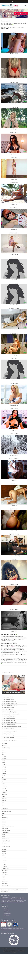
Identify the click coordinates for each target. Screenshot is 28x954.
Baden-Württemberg (6, 811)
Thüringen (4, 843)
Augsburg (4, 788)
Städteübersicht (7, 915)
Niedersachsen (5, 828)
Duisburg (4, 773)
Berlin (3, 815)
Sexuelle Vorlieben (7, 913)
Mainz (3, 754)
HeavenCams (3, 889)
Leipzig (3, 760)
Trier (3, 802)
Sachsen (3, 836)
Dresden (3, 762)
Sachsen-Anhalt (5, 838)
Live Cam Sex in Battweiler (7, 733)
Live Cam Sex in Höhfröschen (8, 720)
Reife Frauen (4, 883)
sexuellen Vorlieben (5, 650)
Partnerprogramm (7, 950)
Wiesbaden (4, 756)
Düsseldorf (4, 743)
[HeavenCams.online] (10, 6)
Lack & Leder (6, 868)
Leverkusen (4, 785)
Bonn (3, 777)
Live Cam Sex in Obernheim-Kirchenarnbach (11, 726)
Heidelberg (4, 764)
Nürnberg (4, 766)
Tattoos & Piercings (6, 885)
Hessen (3, 824)
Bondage (5, 860)
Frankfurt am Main (6, 748)
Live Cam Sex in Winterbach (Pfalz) (9, 722)
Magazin (14, 1)
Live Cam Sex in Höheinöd (7, 709)
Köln (3, 750)
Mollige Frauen (5, 881)
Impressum (14, 952)
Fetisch (3, 855)
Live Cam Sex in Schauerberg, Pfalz (9, 703)
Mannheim (4, 745)
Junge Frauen (4, 872)
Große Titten (4, 870)
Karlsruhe (4, 800)
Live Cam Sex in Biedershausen (8, 716)
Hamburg (4, 821)
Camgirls (12, 646)
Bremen (3, 819)
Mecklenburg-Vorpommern (8, 826)
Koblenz (3, 783)
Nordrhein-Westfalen (6, 830)
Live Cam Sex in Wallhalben (8, 699)
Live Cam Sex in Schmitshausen (9, 701)
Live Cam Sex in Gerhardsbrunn (8, 724)
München (4, 752)
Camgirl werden (7, 910)
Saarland (4, 834)
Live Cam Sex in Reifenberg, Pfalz (9, 712)
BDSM (4, 858)
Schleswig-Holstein (6, 840)
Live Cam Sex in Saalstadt (7, 697)
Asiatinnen (4, 849)
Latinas (3, 877)
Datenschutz (22, 950)
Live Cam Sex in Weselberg (8, 728)
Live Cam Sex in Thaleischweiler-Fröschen (11, 714)
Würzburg (4, 771)
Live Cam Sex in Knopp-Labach (8, 718)
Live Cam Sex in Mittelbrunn (8, 737)
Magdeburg (4, 794)
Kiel (2, 781)
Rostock (3, 796)
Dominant (5, 864)
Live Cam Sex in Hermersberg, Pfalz (9, 730)
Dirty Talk (4, 853)
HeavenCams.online (14, 948)
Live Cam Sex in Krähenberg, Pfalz (9, 735)
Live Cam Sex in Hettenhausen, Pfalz (10, 705)
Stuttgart (4, 769)
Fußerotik (5, 866)
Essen (3, 804)
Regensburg (4, 790)
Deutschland (9, 889)
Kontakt (17, 950)
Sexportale (6, 911)
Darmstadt (4, 758)
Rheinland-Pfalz (5, 832)
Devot (4, 862)
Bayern (3, 813)
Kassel (3, 775)
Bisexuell (4, 851)
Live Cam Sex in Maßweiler (8, 707)
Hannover (4, 779)
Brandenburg (4, 817)
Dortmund (4, 792)
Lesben (3, 879)
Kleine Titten (4, 874)
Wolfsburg (4, 798)
